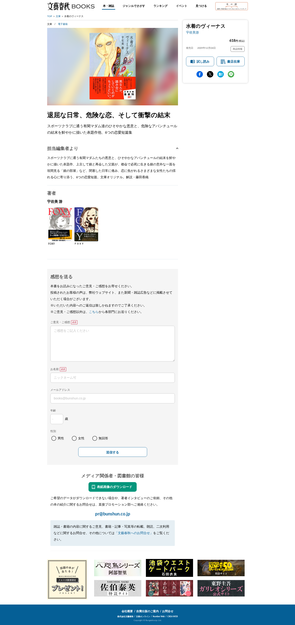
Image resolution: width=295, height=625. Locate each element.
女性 (81, 438)
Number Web (159, 617)
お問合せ (167, 611)
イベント (181, 6)
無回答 (103, 438)
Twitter (210, 74)
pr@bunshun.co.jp (112, 514)
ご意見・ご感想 (60, 322)
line (231, 74)
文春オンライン (143, 617)
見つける (201, 6)
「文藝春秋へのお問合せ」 (134, 533)
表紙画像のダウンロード (114, 487)
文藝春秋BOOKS (71, 6)
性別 (53, 431)
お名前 (54, 369)
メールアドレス (60, 390)
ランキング (161, 6)
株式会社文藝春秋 (125, 617)
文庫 (58, 16)
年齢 (53, 410)
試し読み (203, 61)
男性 (61, 438)
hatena (220, 74)
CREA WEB (172, 617)
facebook (199, 74)
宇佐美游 (192, 32)
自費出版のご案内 (147, 611)
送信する (112, 452)
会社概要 (127, 611)
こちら (94, 312)
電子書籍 (63, 24)
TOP (49, 16)
